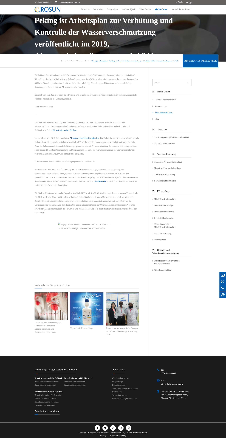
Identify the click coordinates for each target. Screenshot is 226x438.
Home (63, 61)
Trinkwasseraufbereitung (164, 174)
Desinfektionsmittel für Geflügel (48, 378)
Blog (156, 119)
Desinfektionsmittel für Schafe (47, 402)
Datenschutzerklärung (118, 436)
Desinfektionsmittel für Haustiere (78, 378)
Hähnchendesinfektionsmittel (46, 382)
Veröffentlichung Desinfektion (124, 399)
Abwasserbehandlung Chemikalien (84, 138)
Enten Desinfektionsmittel (45, 385)
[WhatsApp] (222, 281)
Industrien (98, 9)
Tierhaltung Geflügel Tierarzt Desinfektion (171, 137)
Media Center (161, 9)
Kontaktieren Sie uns (181, 9)
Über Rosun (145, 9)
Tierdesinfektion (118, 385)
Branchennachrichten (83, 61)
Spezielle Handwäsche (163, 218)
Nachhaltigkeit (128, 9)
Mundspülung (160, 240)
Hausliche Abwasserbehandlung (167, 168)
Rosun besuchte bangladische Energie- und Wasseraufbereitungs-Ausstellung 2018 (122, 331)
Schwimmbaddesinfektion (165, 181)
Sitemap (103, 436)
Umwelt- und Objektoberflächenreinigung (165, 251)
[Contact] (222, 294)
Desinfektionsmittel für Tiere (65, 130)
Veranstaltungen (161, 106)
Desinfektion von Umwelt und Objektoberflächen (166, 262)
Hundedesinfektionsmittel (74, 382)
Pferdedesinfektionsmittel (45, 405)
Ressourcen (112, 9)
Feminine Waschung (162, 233)
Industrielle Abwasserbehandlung (168, 162)
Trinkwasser (117, 392)
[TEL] (222, 288)
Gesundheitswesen (119, 395)
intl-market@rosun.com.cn (67, 2)
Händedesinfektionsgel (163, 205)
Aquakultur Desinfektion (164, 143)
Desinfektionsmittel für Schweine (48, 395)
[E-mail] (222, 275)
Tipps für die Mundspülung (81, 328)
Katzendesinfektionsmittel (75, 385)
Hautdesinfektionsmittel (164, 212)
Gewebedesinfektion (162, 270)
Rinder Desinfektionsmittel (45, 398)
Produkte (85, 9)
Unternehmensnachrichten (165, 100)
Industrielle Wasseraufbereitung (125, 388)
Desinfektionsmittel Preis (200, 61)
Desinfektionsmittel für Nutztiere (49, 392)
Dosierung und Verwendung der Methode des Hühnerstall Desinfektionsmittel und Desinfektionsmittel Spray (48, 327)
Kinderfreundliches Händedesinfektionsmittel (164, 225)
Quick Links (118, 369)
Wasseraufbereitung (164, 154)
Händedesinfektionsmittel (164, 199)
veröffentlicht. (100, 181)
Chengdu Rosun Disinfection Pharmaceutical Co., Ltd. (108, 433)
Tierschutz (159, 129)
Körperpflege (161, 191)
